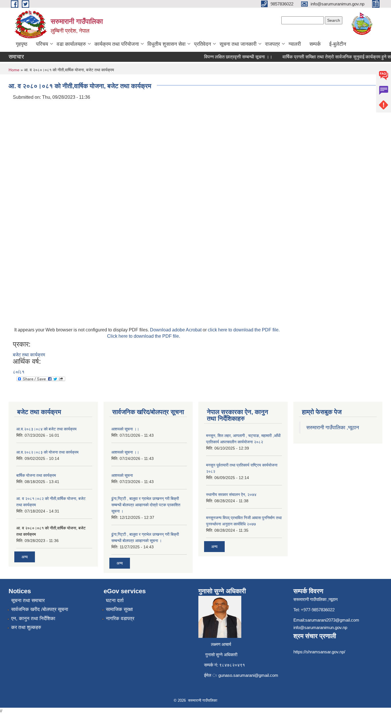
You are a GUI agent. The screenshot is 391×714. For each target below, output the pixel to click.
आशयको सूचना (122, 475)
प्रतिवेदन (202, 44)
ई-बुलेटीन (337, 44)
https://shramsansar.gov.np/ (319, 651)
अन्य (24, 557)
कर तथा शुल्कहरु (26, 627)
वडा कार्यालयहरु (71, 44)
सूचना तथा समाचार (28, 600)
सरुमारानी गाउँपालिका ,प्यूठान (332, 427)
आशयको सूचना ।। (125, 429)
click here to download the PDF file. (244, 329)
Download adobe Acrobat (176, 329)
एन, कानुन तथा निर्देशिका (33, 618)
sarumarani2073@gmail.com (332, 620)
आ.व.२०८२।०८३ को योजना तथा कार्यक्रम (47, 452)
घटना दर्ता (115, 600)
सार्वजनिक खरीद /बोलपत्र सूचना (39, 609)
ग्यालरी (295, 44)
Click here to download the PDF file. (143, 336)
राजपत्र (272, 44)
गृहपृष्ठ (21, 44)
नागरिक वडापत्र (120, 618)
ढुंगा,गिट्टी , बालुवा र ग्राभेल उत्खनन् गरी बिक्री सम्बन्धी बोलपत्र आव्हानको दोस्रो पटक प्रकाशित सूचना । (145, 504)
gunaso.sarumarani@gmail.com (248, 675)
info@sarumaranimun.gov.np (320, 627)
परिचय (42, 44)
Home (14, 70)
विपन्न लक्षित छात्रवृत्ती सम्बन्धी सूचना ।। (233, 56)
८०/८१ (18, 371)
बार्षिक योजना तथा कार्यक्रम (36, 475)
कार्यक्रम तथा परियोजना (116, 44)
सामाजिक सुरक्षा (119, 609)
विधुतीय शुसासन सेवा (166, 44)
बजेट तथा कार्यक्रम (29, 354)
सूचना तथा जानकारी (238, 44)
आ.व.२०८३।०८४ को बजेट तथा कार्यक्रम (46, 429)
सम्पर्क (315, 44)
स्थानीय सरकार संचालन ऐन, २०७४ (231, 494)
